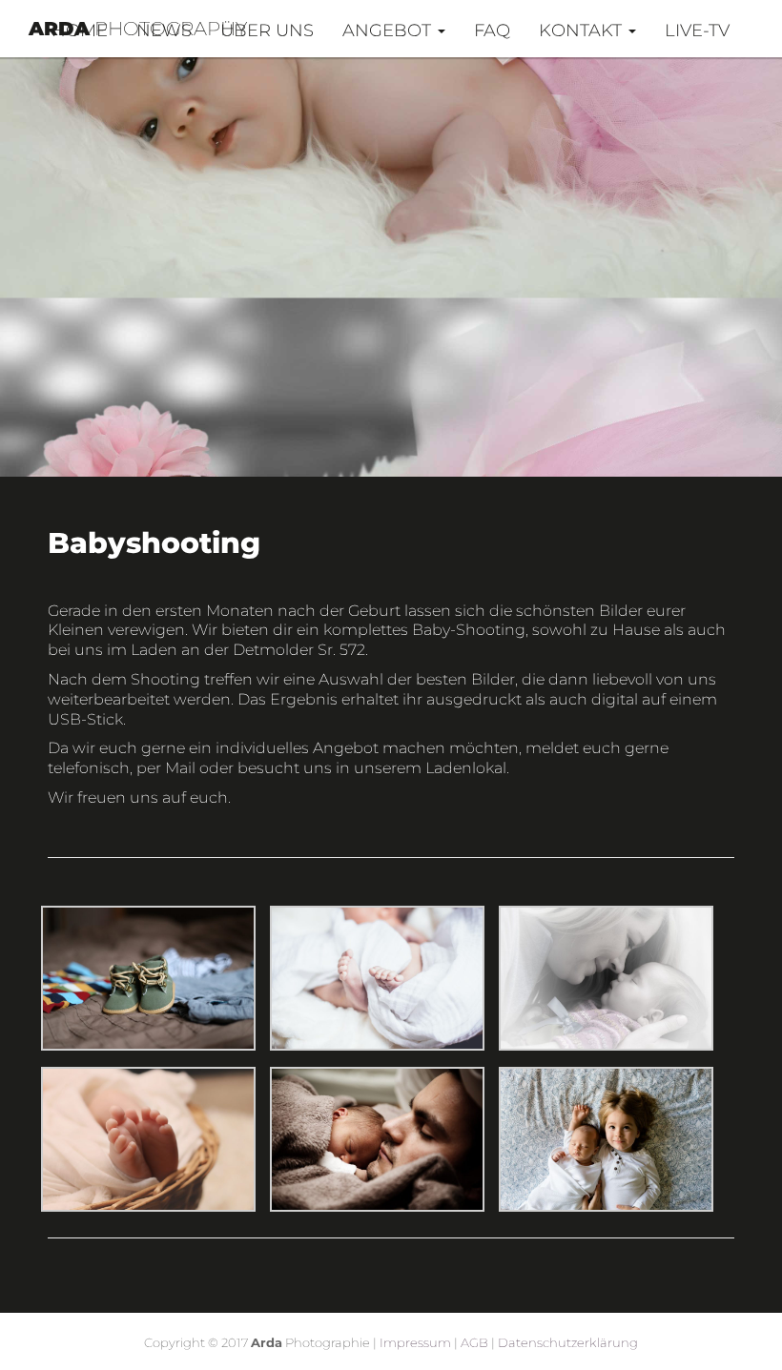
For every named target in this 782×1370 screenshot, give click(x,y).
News (164, 30)
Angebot (389, 30)
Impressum (415, 1342)
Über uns (267, 30)
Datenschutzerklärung (568, 1342)
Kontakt (583, 30)
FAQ (492, 30)
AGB (474, 1342)
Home (79, 30)
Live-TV (697, 30)
